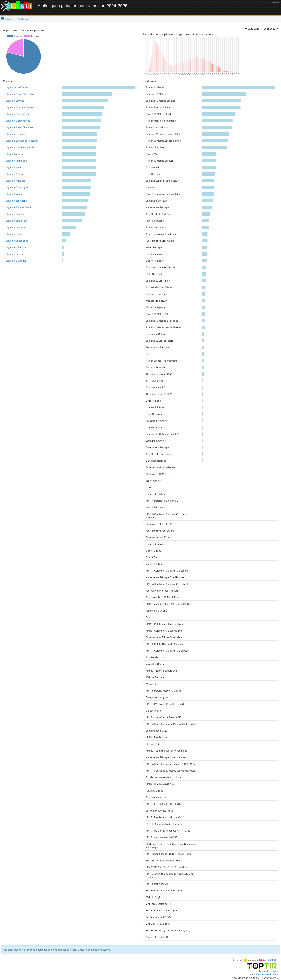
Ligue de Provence (15, 180)
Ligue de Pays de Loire (18, 114)
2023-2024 (253, 28)
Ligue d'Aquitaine (15, 154)
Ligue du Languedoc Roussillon (22, 140)
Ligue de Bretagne (15, 174)
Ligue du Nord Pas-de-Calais (21, 147)
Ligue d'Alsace (13, 167)
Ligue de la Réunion (16, 247)
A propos (237, 960)
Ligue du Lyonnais (15, 134)
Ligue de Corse (14, 234)
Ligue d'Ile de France (17, 87)
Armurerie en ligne (268, 971)
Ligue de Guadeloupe (17, 240)
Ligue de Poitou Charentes (19, 127)
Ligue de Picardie (15, 214)
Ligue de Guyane (15, 254)
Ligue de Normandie (16, 160)
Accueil (8, 18)
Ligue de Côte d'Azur (16, 220)
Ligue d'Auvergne (15, 194)
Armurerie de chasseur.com (263, 974)
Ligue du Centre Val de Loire (20, 94)
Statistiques (22, 18)
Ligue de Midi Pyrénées (18, 120)
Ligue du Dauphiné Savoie (19, 107)
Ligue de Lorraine (15, 100)
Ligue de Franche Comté (19, 207)
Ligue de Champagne (17, 187)
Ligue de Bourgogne (16, 200)
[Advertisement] (209, 8)
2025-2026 (270, 28)
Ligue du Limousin (15, 227)
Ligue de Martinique (16, 260)
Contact (272, 959)
